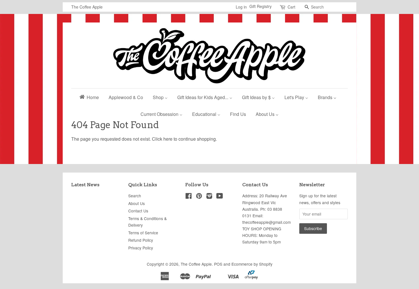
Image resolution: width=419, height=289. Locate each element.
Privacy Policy (140, 248)
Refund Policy (140, 240)
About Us (136, 203)
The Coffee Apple (196, 264)
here (167, 139)
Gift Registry (260, 6)
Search (134, 195)
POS (218, 264)
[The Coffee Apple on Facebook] (188, 197)
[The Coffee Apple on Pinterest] (199, 197)
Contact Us (138, 211)
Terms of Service (143, 232)
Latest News (85, 184)
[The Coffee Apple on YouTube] (219, 197)
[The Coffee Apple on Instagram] (209, 197)
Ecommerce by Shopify (251, 264)
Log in (241, 7)
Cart (291, 7)
